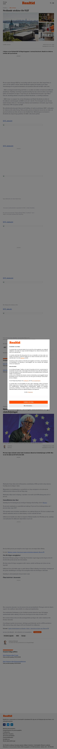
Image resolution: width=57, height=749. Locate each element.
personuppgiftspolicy (36, 380)
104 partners (30, 392)
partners (22, 358)
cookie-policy (26, 380)
